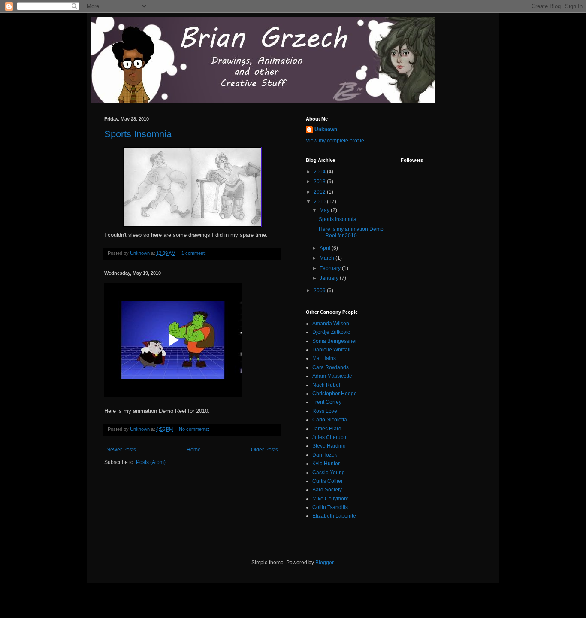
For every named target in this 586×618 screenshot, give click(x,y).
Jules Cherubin (330, 437)
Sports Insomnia (138, 134)
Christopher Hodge (334, 394)
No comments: (195, 429)
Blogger (324, 563)
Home (194, 450)
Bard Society (327, 490)
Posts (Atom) (151, 462)
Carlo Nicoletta (329, 420)
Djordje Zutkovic (331, 332)
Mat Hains (324, 358)
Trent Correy (326, 402)
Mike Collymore (330, 499)
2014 (320, 172)
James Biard (326, 429)
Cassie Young (328, 473)
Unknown (325, 130)
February (331, 268)
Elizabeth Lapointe (334, 516)
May (325, 210)
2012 (320, 192)
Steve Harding (329, 446)
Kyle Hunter (326, 463)
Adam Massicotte (332, 376)
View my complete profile (335, 141)
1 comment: (194, 253)
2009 (320, 291)
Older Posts (264, 450)
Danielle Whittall (331, 350)
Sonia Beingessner (334, 341)
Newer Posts (121, 450)
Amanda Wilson (330, 324)
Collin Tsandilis (330, 507)
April (326, 248)
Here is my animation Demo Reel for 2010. (351, 232)
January (330, 278)
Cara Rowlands (330, 367)
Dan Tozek (324, 455)
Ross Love (324, 411)
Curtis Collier (327, 481)
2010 (320, 202)
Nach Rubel (326, 385)
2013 (320, 182)
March (327, 258)
